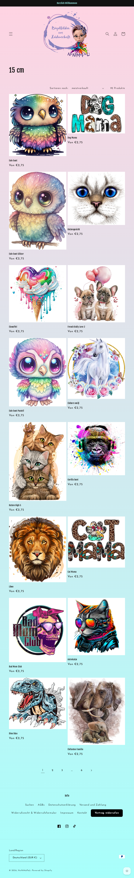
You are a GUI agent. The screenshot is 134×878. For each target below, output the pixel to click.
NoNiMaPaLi (24, 870)
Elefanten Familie (75, 749)
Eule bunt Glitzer (16, 254)
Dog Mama (72, 137)
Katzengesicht (74, 229)
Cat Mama (72, 571)
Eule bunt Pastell (16, 410)
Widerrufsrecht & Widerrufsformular (34, 813)
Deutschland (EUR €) (25, 857)
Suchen (29, 805)
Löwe (11, 586)
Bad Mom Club (15, 666)
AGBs (41, 805)
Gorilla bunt (73, 479)
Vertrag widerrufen (107, 813)
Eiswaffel (13, 326)
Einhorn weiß (73, 403)
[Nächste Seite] (91, 770)
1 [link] (42, 770)
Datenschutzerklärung (62, 805)
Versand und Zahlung (92, 805)
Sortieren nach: (59, 88)
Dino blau (13, 733)
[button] (11, 34)
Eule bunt (13, 160)
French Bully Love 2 (76, 326)
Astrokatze (72, 659)
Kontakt (82, 813)
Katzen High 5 (15, 505)
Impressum (66, 813)
